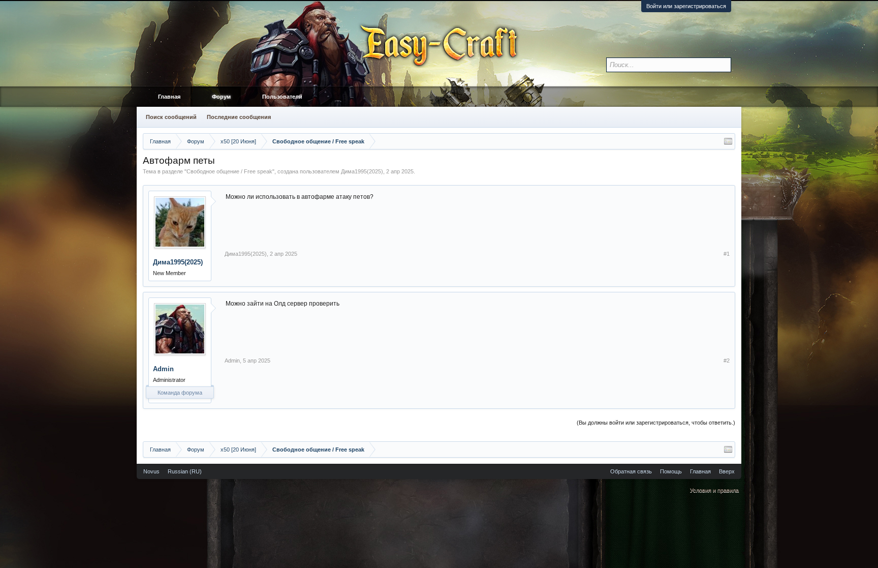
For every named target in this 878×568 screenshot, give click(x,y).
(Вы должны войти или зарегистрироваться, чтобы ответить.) (656, 423)
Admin (163, 369)
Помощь (671, 471)
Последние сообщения (239, 117)
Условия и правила (714, 490)
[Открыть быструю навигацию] (728, 141)
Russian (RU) (185, 471)
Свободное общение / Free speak (229, 171)
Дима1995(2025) (362, 171)
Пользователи (282, 97)
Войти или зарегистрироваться (686, 6)
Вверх (727, 471)
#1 (727, 254)
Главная (169, 97)
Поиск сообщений (171, 117)
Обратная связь (631, 471)
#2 (727, 360)
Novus (151, 471)
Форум (221, 97)
